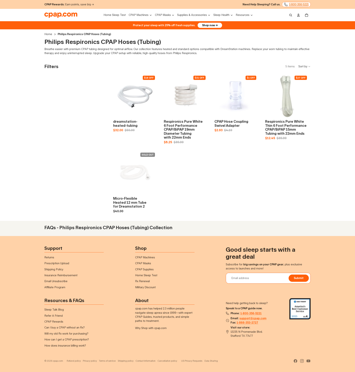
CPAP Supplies (144, 269)
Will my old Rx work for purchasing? (66, 333)
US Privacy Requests (191, 360)
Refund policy (74, 360)
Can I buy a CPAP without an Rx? (64, 327)
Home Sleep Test (146, 275)
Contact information (145, 360)
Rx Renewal (142, 281)
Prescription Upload (56, 263)
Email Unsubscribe (55, 281)
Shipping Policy (53, 269)
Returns (49, 257)
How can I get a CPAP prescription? (66, 339)
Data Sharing (211, 360)
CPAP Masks (143, 263)
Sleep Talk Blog (54, 309)
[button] (304, 66)
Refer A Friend (53, 315)
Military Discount (145, 287)
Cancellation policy (167, 360)
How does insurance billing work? (65, 345)
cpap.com (58, 360)
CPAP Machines (145, 257)
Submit (299, 278)
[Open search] (291, 15)
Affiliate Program (54, 287)
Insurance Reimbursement (60, 275)
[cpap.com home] (60, 15)
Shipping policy (125, 360)
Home (48, 34)
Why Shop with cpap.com (151, 328)
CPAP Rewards (53, 321)
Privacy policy (90, 360)
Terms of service (107, 360)
